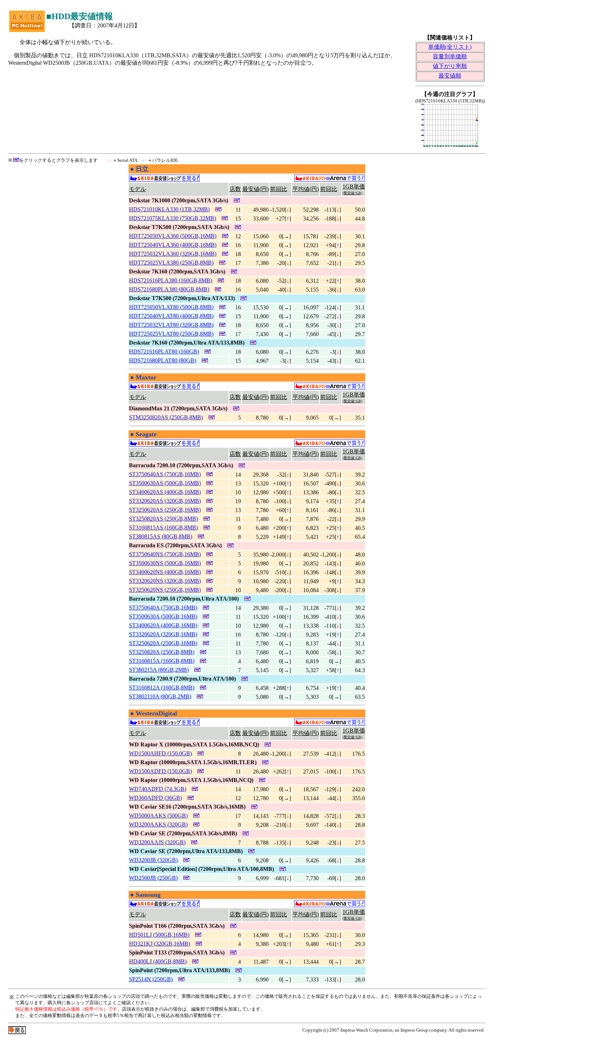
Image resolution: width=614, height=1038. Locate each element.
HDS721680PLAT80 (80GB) (162, 360)
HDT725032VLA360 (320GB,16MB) (172, 254)
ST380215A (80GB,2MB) (159, 670)
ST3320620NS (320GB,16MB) (165, 581)
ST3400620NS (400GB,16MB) (165, 572)
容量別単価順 (450, 56)
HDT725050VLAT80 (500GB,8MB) (171, 307)
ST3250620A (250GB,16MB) (163, 643)
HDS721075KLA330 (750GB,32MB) (172, 218)
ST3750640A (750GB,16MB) (163, 608)
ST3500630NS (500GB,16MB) (165, 563)
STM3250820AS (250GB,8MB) (166, 417)
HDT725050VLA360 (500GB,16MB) (172, 236)
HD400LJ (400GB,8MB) (158, 961)
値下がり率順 (450, 66)
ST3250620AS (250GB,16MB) (165, 510)
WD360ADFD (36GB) (155, 798)
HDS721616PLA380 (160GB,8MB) (170, 280)
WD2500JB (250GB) (153, 878)
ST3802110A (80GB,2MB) (160, 696)
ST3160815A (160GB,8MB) (161, 661)
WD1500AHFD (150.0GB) (160, 753)
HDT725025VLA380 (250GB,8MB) (171, 263)
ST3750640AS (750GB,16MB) (165, 474)
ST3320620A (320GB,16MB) (163, 634)
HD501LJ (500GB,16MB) (159, 935)
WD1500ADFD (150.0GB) (160, 771)
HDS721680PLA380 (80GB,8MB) (169, 289)
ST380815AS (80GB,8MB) (160, 536)
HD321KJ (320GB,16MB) (159, 944)
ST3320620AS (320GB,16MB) (165, 501)
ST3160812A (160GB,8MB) (161, 688)
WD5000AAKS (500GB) (158, 816)
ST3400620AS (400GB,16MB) (165, 492)
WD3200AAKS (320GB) (158, 824)
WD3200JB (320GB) (153, 860)
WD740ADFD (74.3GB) (157, 789)
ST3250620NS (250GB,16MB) (165, 590)
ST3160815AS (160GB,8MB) (163, 528)
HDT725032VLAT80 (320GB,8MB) (171, 325)
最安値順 (449, 76)
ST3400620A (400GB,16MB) (163, 625)
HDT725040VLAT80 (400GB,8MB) (171, 316)
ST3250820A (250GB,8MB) (161, 652)
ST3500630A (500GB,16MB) (163, 616)
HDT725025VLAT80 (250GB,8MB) (171, 334)
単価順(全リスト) (450, 47)
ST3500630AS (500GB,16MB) (165, 483)
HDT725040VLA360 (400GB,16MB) (172, 245)
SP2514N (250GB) (151, 979)
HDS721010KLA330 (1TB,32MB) (169, 209)
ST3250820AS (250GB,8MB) (163, 519)
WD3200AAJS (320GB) (157, 842)
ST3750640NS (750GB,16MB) (165, 554)
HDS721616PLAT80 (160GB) (164, 351)
